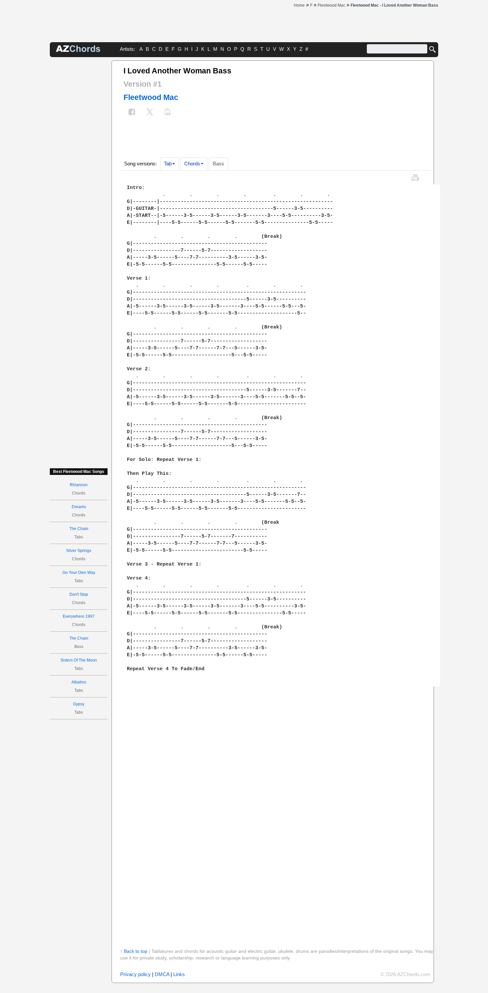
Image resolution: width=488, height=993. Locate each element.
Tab (168, 163)
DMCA (162, 974)
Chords (192, 163)
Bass (218, 163)
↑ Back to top (133, 951)
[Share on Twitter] (149, 113)
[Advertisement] (78, 160)
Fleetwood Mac (150, 97)
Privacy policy (135, 974)
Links (179, 974)
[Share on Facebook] (131, 113)
